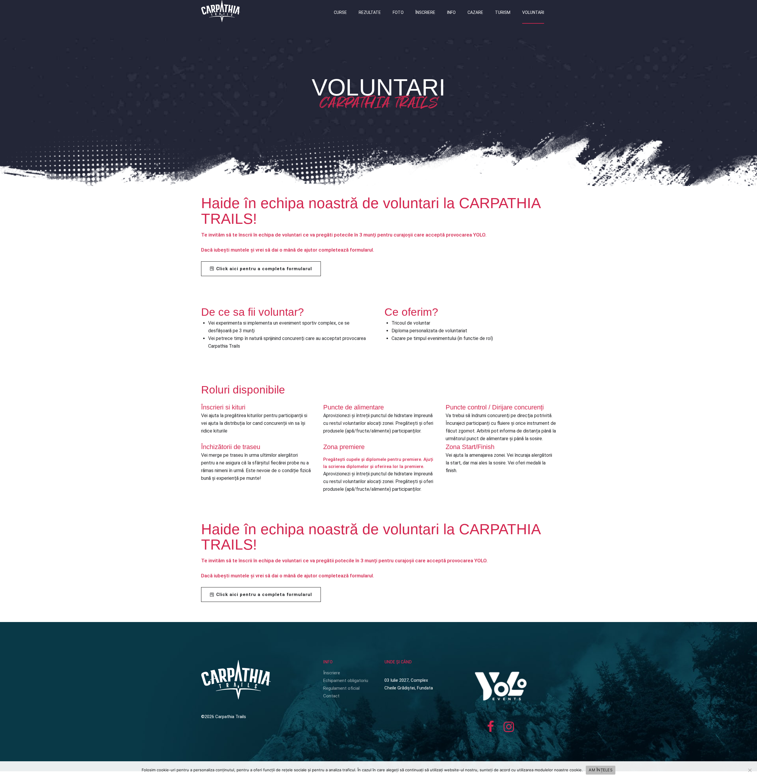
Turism (502, 12)
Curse (340, 12)
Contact (331, 696)
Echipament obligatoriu (345, 680)
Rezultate (370, 12)
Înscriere (425, 12)
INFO (451, 12)
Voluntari (533, 12)
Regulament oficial (341, 688)
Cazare (475, 12)
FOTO (398, 12)
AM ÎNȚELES (600, 769)
